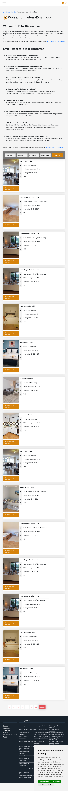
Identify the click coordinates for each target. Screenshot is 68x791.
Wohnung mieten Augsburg (39, 742)
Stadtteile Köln (11, 12)
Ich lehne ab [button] (56, 781)
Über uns (5, 726)
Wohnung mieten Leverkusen (24, 764)
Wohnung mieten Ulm (25, 777)
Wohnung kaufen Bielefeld (54, 726)
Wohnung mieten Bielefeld (54, 744)
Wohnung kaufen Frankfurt (41, 733)
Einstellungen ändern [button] (46, 785)
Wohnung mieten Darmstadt (24, 749)
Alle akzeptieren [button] (44, 781)
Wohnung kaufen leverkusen (24, 737)
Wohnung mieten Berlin (56, 741)
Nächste (42, 707)
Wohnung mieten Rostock (26, 775)
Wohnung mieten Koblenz (26, 762)
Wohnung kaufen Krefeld (56, 734)
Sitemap (5, 732)
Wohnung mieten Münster (26, 769)
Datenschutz (6, 730)
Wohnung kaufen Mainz (41, 736)
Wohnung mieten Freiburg (26, 755)
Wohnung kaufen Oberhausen (54, 738)
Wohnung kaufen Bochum (26, 729)
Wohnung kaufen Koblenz (56, 733)
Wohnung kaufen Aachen (41, 726)
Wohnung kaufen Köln (40, 734)
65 (36, 707)
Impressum (6, 728)
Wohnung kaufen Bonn (40, 729)
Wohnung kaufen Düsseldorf (24, 733)
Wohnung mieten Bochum (26, 746)
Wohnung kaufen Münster (56, 736)
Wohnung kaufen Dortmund (54, 730)
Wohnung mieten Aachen (26, 741)
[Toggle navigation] (4, 3)
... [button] (31, 707)
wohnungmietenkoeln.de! (56, 41)
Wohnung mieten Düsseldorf (24, 752)
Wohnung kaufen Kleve (25, 726)
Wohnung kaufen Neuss (41, 738)
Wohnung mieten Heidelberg (24, 759)
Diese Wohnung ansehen (9, 188)
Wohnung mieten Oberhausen (24, 773)
